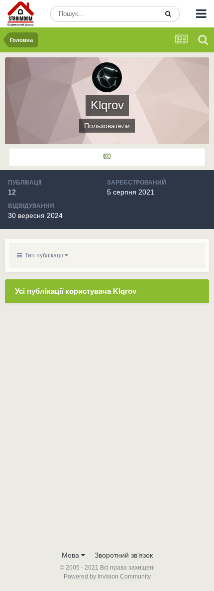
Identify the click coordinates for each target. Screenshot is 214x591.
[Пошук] (168, 13)
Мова (71, 555)
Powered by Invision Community (107, 576)
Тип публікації (43, 255)
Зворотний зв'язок (124, 555)
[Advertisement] (107, 433)
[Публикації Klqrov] (107, 157)
